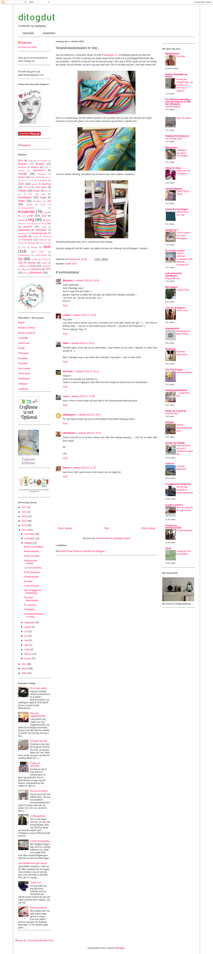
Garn (21, 183)
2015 (24, 516)
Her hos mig (37, 194)
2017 (24, 507)
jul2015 (29, 205)
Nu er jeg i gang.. (39, 688)
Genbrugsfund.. (38, 816)
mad (44, 216)
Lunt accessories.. (33, 567)
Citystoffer (23, 338)
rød (49, 243)
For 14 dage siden (173, 138)
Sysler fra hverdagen (176, 209)
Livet (30, 215)
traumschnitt (172, 328)
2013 (24, 525)
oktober (28, 543)
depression (39, 170)
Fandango (42, 174)
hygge (43, 197)
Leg (45, 212)
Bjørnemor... (172, 147)
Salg (24, 247)
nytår (44, 227)
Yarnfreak (23, 389)
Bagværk (22, 164)
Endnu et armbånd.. (34, 547)
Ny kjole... (29, 581)
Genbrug (46, 184)
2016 (30, 161)
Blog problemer (172, 278)
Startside (28, 33)
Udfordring (36, 269)
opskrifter (23, 236)
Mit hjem (47, 220)
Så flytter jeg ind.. (39, 741)
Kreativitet (26, 212)
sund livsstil (41, 255)
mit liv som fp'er (28, 224)
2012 (24, 530)
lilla (19, 216)
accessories (42, 161)
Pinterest (43, 240)
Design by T (172, 230)
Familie (22, 173)
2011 (24, 664)
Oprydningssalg (39, 233)
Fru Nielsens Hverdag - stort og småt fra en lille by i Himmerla (178, 101)
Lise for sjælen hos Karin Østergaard (183, 235)
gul (19, 194)
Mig (31, 220)
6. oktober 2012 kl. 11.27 (83, 467)
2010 (24, 668)
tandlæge (22, 266)
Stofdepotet (24, 378)
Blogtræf (22, 167)
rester (41, 243)
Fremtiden (42, 180)
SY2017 (44, 259)
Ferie (32, 177)
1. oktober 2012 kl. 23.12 (88, 433)
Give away (41, 187)
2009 (24, 673)
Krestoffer (23, 358)
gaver (34, 184)
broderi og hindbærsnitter (173, 526)
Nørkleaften (24, 230)
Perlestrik (23, 363)
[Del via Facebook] (103, 259)
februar (28, 654)
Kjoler (43, 205)
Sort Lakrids (24, 368)
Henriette (68, 371)
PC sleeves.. (30, 605)
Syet (20, 262)
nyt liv (41, 224)
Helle (65, 343)
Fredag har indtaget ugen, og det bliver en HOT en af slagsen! (184, 85)
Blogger (121, 948)
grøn (46, 191)
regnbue (31, 243)
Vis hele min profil (27, 47)
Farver (21, 177)
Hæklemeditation (184, 372)
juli (26, 631)
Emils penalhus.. (32, 572)
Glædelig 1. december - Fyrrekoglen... (183, 153)
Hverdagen (25, 197)
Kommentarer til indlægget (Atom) (113, 538)
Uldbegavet (69, 414)
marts (27, 649)
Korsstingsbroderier (26, 208)
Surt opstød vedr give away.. (32, 863)
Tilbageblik (46, 266)
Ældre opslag (148, 528)
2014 (20, 160)
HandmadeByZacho (176, 390)
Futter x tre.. (36, 882)
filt (40, 177)
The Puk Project (174, 369)
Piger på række (183, 118)
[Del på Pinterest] (106, 259)
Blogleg (40, 164)
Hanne (66, 467)
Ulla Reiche (69, 433)
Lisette (66, 315)
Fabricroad (23, 343)
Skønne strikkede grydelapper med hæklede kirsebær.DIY (184, 259)
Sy (20, 259)
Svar (65, 305)
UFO (74, 263)
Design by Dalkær (175, 443)
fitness (48, 177)
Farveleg (180, 56)
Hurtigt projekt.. (31, 576)
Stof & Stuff (24, 373)
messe (21, 220)
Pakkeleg (47, 236)
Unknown (26, 43)
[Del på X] (101, 259)
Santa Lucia (182, 310)
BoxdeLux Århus (26, 327)
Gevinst (26, 187)
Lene (65, 396)
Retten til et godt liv (175, 411)
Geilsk (21, 348)
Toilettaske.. (30, 609)
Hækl (68, 263)
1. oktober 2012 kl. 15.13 (86, 371)
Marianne (68, 280)
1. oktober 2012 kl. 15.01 (81, 343)
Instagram (37, 201)
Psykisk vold (171, 413)
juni (26, 636)
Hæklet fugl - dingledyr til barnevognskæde (184, 490)
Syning (31, 262)
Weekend (36, 272)
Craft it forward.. (32, 586)
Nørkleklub (41, 230)
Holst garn (23, 353)
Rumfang (170, 349)
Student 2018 (182, 290)
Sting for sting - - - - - (176, 168)
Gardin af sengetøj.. (40, 841)
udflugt (24, 269)
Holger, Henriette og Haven (176, 75)
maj (26, 640)
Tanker (32, 266)
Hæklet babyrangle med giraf (184, 428)
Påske (20, 243)
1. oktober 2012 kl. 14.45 (86, 280)
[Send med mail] (95, 259)
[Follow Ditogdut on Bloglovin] (29, 122)
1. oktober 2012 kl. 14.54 (83, 315)
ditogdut (36, 17)
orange (35, 236)
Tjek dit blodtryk (172, 106)
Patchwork (26, 239)
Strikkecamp (23, 255)
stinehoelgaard (173, 188)
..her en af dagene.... (176, 307)
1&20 (168, 548)
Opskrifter (49, 33)
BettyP (21, 322)
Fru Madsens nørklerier (178, 484)
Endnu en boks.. (32, 556)
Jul (49, 200)
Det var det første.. (39, 791)
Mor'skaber (171, 287)
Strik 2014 (37, 252)
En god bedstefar (184, 530)
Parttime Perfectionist (177, 136)
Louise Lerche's (174, 505)
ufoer (25, 273)
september (30, 622)
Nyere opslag (65, 528)
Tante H (169, 463)
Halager (169, 422)
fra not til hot (27, 180)
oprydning (22, 233)
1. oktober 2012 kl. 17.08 (81, 396)
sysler (44, 263)
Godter (36, 190)
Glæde (22, 190)
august (28, 627)
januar (27, 658)
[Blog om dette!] (98, 259)
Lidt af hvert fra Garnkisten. (173, 274)
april (26, 645)
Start (106, 528)
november (29, 538)
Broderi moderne (26, 333)
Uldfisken (23, 384)
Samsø (34, 247)
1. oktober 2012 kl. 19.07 (88, 414)
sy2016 (34, 259)
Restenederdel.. (32, 551)
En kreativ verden (175, 250)
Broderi (35, 167)
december (29, 534)
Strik (47, 247)
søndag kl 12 (110, 55)
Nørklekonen (172, 53)
